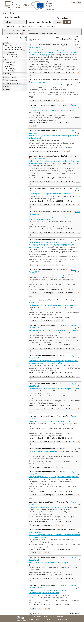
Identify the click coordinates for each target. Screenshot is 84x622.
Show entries (76, 39)
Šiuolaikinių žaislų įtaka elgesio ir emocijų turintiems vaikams (50, 194)
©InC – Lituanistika (38, 82)
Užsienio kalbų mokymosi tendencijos (42, 110)
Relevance (64, 39)
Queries (15, 30)
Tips (5, 30)
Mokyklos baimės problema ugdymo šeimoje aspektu (48, 275)
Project (45, 617)
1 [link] (41, 39)
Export (26, 30)
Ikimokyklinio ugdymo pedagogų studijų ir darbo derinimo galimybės (54, 477)
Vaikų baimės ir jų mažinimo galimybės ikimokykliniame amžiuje (51, 421)
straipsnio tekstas (35, 532)
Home (6, 13)
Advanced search (64, 18)
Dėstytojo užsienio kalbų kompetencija (43, 451)
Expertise (52, 617)
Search (12, 13)
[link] (38, 39)
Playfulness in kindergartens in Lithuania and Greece (47, 507)
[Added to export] (30, 75)
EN (49, 72)
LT (35, 72)
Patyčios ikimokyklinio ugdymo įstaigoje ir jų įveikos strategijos (51, 305)
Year (6, 37)
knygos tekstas (34, 47)
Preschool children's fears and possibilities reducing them (49, 563)
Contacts (60, 617)
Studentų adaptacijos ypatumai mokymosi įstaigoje (47, 85)
